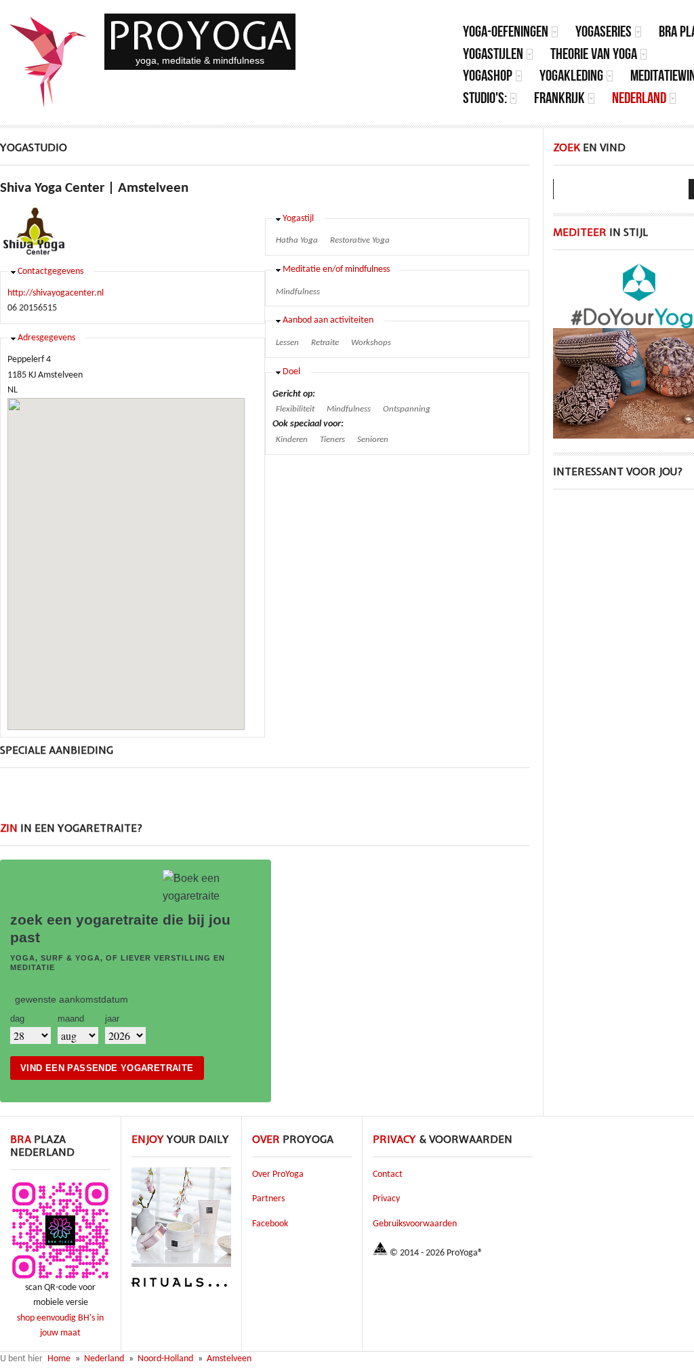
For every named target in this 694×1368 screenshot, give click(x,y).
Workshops (371, 342)
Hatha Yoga (297, 240)
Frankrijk (559, 98)
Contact (388, 1174)
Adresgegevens (46, 338)
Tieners (332, 439)
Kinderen (292, 439)
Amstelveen (229, 1359)
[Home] (49, 62)
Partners (268, 1199)
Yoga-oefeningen (505, 31)
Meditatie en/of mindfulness (336, 269)
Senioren (372, 439)
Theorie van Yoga (593, 54)
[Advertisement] (265, 802)
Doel (291, 372)
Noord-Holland (165, 1359)
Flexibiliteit (295, 409)
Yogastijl (298, 219)
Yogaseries (603, 31)
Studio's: (485, 98)
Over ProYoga (278, 1174)
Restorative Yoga (360, 240)
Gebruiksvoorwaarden (415, 1224)
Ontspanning (406, 409)
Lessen (287, 342)
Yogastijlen (493, 54)
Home (58, 1359)
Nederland (639, 98)
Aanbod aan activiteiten (328, 320)
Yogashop (487, 75)
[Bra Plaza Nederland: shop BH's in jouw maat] (60, 1278)
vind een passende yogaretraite (107, 1068)
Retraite (325, 342)
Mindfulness (298, 291)
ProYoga (200, 35)
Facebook (270, 1224)
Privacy (386, 1199)
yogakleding (571, 75)
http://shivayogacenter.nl (55, 293)
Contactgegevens (50, 271)
